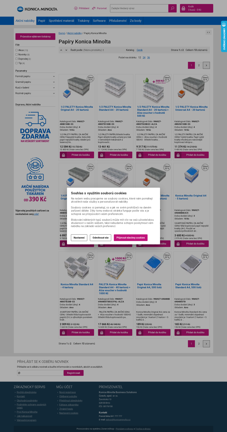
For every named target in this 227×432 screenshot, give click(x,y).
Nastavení (79, 237)
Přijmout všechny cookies (130, 237)
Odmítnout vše (101, 237)
